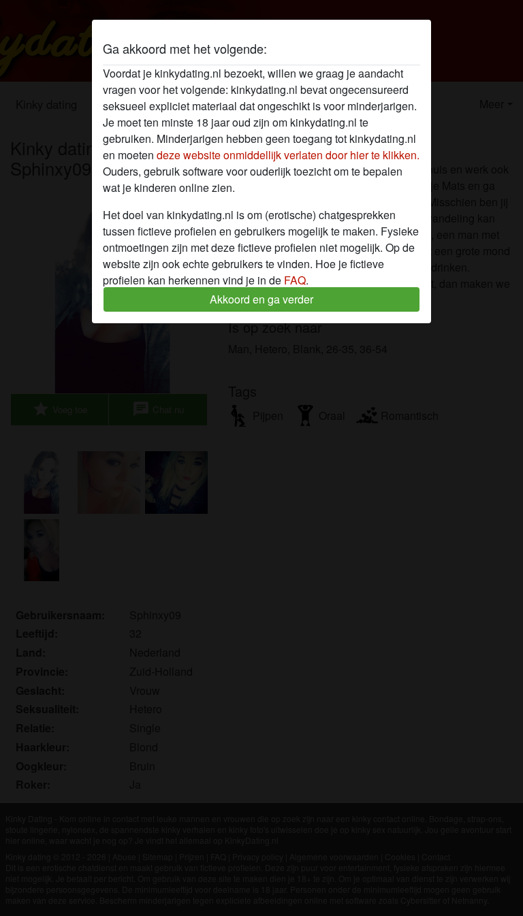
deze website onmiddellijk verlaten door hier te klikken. (288, 155)
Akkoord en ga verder (261, 299)
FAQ (295, 280)
